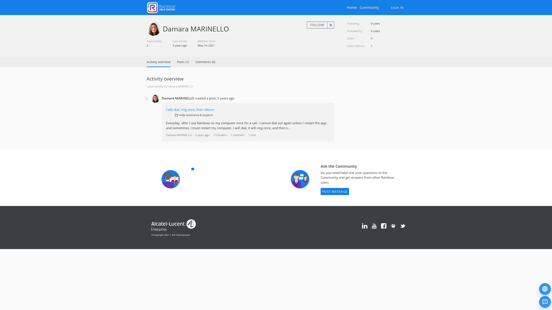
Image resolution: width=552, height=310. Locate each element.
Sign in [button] (397, 8)
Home (352, 7)
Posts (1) (183, 62)
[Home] (162, 7)
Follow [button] (317, 25)
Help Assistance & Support (196, 115)
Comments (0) (205, 62)
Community (369, 7)
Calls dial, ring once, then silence (190, 109)
